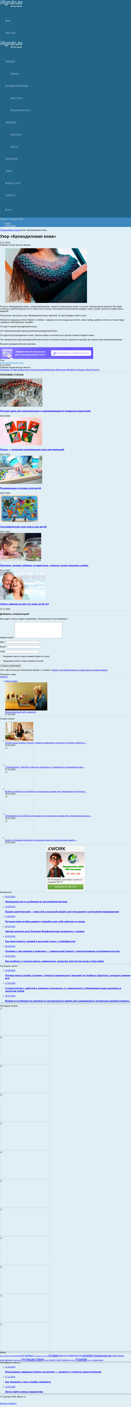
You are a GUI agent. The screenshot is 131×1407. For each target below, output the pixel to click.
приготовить (118, 1355)
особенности (74, 1355)
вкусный (14, 1356)
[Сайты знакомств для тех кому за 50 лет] (22, 599)
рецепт (53, 1360)
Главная (4, 230)
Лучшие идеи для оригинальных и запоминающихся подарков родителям (45, 411)
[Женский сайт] (11, 6)
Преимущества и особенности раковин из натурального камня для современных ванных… (48, 816)
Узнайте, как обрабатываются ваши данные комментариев (79, 670)
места (62, 1355)
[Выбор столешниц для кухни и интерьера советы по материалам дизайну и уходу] (19, 838)
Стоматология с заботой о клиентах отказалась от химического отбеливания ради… (45, 767)
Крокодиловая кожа (9, 363)
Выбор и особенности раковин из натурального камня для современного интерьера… (46, 791)
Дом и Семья (16, 98)
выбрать (30, 1355)
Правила (14, 73)
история (45, 1356)
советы (72, 1360)
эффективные (97, 1360)
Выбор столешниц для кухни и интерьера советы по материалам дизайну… (41, 840)
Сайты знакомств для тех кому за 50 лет (24, 604)
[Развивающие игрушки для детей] (21, 483)
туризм (81, 1359)
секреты (65, 1360)
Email (3, 647)
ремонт (46, 1360)
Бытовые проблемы (16, 86)
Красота (14, 147)
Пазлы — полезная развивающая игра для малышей (32, 449)
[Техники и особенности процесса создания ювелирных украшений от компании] (25, 1321)
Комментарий (7, 637)
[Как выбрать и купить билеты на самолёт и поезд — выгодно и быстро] (25, 1178)
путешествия (32, 1359)
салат (59, 1360)
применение (17, 1360)
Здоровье (11, 122)
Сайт (2, 651)
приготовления (6, 1360)
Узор (21, 363)
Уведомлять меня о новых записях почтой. (23, 661)
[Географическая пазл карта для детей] (19, 522)
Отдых (8, 171)
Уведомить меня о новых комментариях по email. (26, 656)
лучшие (53, 1355)
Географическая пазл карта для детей (23, 526)
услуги (90, 1360)
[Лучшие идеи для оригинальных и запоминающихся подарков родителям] (21, 406)
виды (2, 1356)
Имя (2, 642)
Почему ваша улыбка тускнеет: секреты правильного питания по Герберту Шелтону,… (46, 743)
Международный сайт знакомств (20, 712)
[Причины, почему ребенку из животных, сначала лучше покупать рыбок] (20, 560)
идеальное (38, 1356)
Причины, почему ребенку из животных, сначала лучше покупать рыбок (44, 565)
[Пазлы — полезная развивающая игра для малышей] (21, 445)
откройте (88, 1355)
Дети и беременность (20, 110)
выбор (21, 1356)
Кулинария (11, 159)
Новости (10, 195)
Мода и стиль (13, 183)
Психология (15, 134)
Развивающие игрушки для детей (20, 488)
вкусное (7, 1356)
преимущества (102, 1355)
